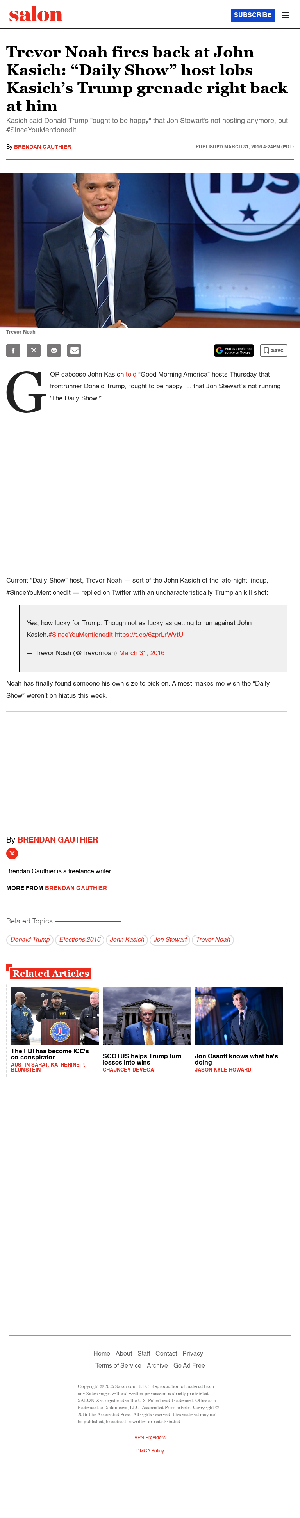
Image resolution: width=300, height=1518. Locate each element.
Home (101, 1354)
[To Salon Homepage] (35, 13)
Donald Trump (30, 940)
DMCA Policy (150, 1451)
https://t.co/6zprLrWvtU (149, 635)
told (131, 375)
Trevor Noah (213, 940)
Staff (144, 1354)
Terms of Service (118, 1366)
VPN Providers (150, 1438)
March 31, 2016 (141, 653)
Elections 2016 (79, 940)
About (124, 1354)
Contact (166, 1354)
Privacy (192, 1354)
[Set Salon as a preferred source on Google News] (234, 350)
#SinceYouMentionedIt (80, 635)
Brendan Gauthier (42, 147)
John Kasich (127, 940)
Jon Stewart (170, 940)
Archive (157, 1366)
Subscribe (253, 15)
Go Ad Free (189, 1366)
